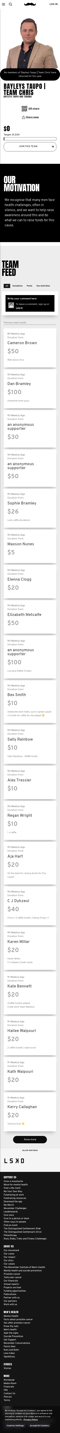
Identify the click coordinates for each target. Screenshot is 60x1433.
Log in (19, 308)
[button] (3, 4)
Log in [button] (54, 4)
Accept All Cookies (39, 1426)
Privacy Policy (31, 1420)
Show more (30, 1139)
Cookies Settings (15, 1426)
